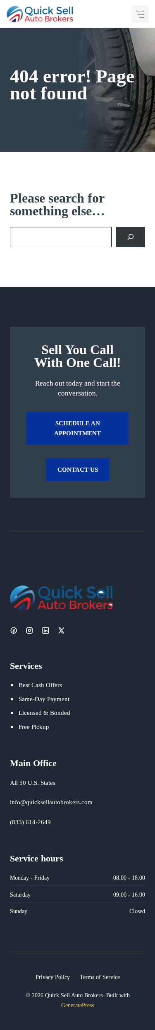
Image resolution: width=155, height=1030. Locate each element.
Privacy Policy (53, 977)
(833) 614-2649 (30, 821)
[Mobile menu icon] (140, 14)
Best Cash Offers (40, 684)
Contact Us (77, 469)
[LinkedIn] (45, 630)
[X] (61, 630)
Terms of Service (100, 977)
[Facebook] (13, 630)
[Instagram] (29, 630)
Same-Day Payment (44, 698)
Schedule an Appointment (77, 428)
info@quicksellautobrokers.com (51, 802)
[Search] (130, 237)
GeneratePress (77, 1005)
